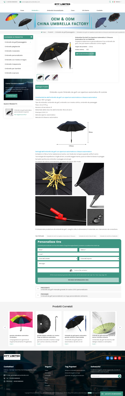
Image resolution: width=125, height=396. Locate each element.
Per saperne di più (20, 115)
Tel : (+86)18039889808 (13, 378)
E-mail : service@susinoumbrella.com (17, 375)
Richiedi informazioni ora (86, 54)
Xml (72, 393)
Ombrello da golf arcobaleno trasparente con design (101, 336)
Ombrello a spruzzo (12, 73)
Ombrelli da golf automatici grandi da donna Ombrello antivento (76, 336)
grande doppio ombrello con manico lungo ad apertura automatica (21, 336)
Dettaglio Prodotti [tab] (42, 87)
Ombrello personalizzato (55, 10)
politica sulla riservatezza (80, 393)
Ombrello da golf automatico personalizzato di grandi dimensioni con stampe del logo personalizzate (23, 111)
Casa (22, 10)
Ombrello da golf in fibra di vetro (87, 236)
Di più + (12, 344)
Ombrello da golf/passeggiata (16, 42)
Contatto (99, 10)
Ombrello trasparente (13, 64)
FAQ (46, 380)
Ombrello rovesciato (12, 51)
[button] (120, 327)
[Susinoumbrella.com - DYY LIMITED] (62, 5)
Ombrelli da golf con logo (72, 373)
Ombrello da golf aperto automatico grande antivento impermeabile (48, 336)
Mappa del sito (64, 393)
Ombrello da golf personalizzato (74, 375)
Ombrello (35, 10)
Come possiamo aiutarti (15, 83)
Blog (46, 383)
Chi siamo (85, 10)
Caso (72, 10)
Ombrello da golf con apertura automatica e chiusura (61, 236)
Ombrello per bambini (13, 69)
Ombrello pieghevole (12, 46)
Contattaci (11, 96)
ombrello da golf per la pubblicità (108, 236)
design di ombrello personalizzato (75, 370)
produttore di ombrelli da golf (56, 229)
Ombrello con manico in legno (15, 60)
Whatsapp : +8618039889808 (14, 381)
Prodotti (50, 32)
